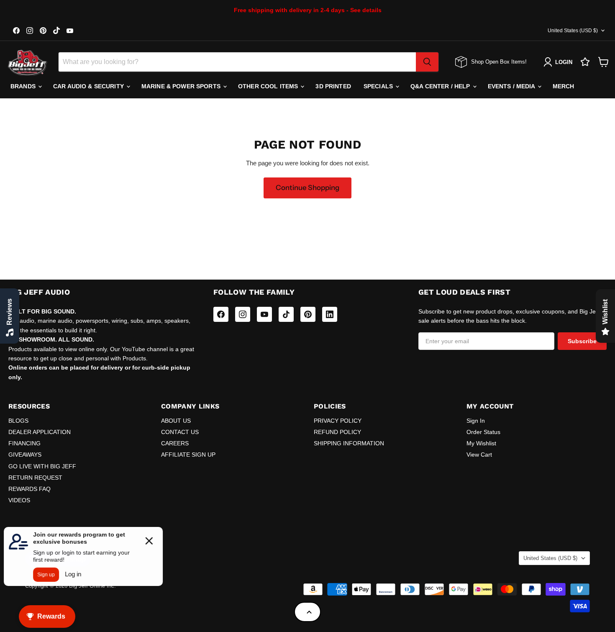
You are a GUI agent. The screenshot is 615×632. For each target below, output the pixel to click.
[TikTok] (286, 314)
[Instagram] (242, 314)
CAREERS (175, 443)
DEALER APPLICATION (39, 432)
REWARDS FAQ (29, 489)
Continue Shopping (307, 187)
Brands (23, 86)
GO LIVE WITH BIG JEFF (42, 466)
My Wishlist (481, 443)
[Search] (427, 62)
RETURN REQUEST (35, 477)
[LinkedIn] (329, 314)
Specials (379, 86)
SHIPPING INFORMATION (349, 443)
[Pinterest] (307, 314)
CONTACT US (180, 432)
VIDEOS (19, 500)
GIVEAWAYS (24, 454)
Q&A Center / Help (441, 86)
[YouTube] (264, 314)
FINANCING (24, 443)
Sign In (475, 420)
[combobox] (237, 62)
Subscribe (582, 341)
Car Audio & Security (89, 86)
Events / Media (512, 86)
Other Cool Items (269, 86)
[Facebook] (220, 314)
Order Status (483, 432)
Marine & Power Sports (181, 86)
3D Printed (333, 86)
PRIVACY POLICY (337, 420)
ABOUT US (176, 420)
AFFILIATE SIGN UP (188, 454)
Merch (563, 86)
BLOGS (18, 420)
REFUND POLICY (337, 432)
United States (573, 30)
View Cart (479, 454)
